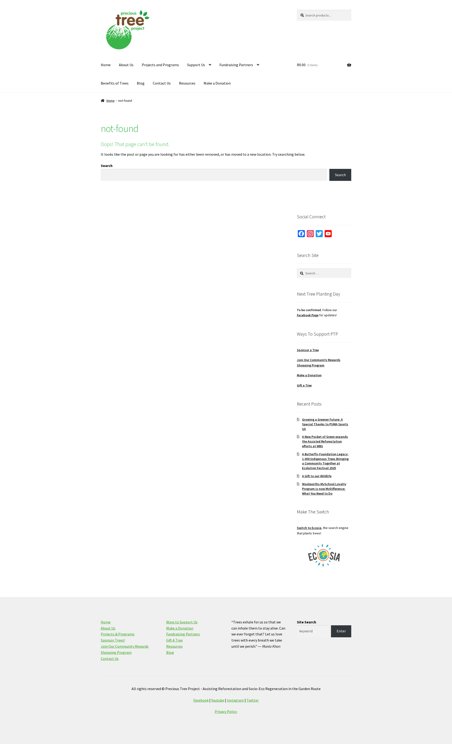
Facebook (201, 700)
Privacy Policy (226, 711)
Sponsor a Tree (308, 350)
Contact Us (162, 83)
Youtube (217, 700)
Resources (187, 83)
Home (106, 64)
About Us (126, 64)
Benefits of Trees (115, 83)
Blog (141, 83)
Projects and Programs (160, 64)
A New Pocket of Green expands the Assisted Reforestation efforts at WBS (325, 441)
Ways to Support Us (182, 622)
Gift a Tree (304, 385)
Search (107, 165)
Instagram (235, 700)
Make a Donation (217, 83)
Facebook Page (308, 315)
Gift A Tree (174, 640)
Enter (341, 631)
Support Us (196, 64)
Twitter (252, 700)
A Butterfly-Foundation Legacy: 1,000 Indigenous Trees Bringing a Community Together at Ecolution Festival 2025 (325, 461)
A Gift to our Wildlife (316, 476)
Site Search (306, 622)
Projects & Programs (117, 634)
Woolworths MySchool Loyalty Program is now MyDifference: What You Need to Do (324, 489)
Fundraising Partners (236, 64)
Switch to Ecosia (309, 528)
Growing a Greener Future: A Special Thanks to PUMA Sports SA (325, 424)
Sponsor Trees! (113, 640)
